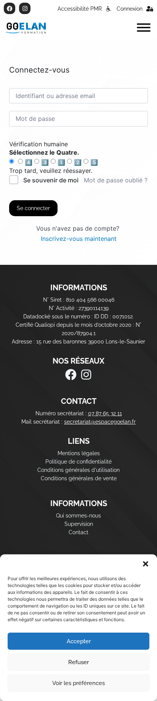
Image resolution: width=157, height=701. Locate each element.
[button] (145, 564)
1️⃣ (61, 162)
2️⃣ (78, 162)
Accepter (79, 641)
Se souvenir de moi (50, 180)
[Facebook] (9, 8)
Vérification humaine (38, 144)
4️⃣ (28, 162)
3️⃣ (45, 162)
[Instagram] (24, 8)
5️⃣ (94, 162)
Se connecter (33, 208)
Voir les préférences (78, 683)
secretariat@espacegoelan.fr (100, 422)
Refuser (78, 662)
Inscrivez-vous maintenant (79, 238)
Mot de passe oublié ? (115, 180)
